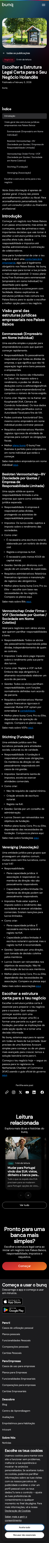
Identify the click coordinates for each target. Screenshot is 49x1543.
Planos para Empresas (14, 1372)
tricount (6, 1429)
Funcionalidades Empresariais (18, 1378)
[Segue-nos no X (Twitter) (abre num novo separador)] (20, 1092)
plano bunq (19, 445)
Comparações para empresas (19, 1385)
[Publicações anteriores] (21, 1195)
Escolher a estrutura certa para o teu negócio (22, 180)
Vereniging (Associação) (19, 172)
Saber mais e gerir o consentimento (16, 1518)
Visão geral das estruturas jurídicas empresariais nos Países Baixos (21, 123)
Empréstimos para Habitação (18, 1423)
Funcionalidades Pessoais (16, 1340)
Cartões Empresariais (14, 1391)
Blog (4, 1404)
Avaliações (8, 1417)
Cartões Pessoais (12, 1353)
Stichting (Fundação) (17, 166)
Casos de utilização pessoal (17, 1328)
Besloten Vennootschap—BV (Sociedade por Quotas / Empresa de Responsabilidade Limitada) (25, 144)
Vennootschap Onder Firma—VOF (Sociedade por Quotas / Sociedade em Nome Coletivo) (24, 157)
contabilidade (27, 710)
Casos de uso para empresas (18, 1366)
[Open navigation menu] (43, 5)
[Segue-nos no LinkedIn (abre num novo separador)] (34, 1092)
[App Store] (12, 1301)
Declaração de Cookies (17, 1510)
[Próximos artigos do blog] (28, 1195)
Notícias (6, 1442)
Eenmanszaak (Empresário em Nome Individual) (25, 133)
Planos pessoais (11, 1334)
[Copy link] (7, 1092)
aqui (15, 464)
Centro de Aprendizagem (16, 1410)
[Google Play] (13, 1310)
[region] (24, 1163)
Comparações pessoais (15, 1346)
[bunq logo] (7, 5)
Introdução (9, 115)
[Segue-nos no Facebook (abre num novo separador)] (42, 1092)
